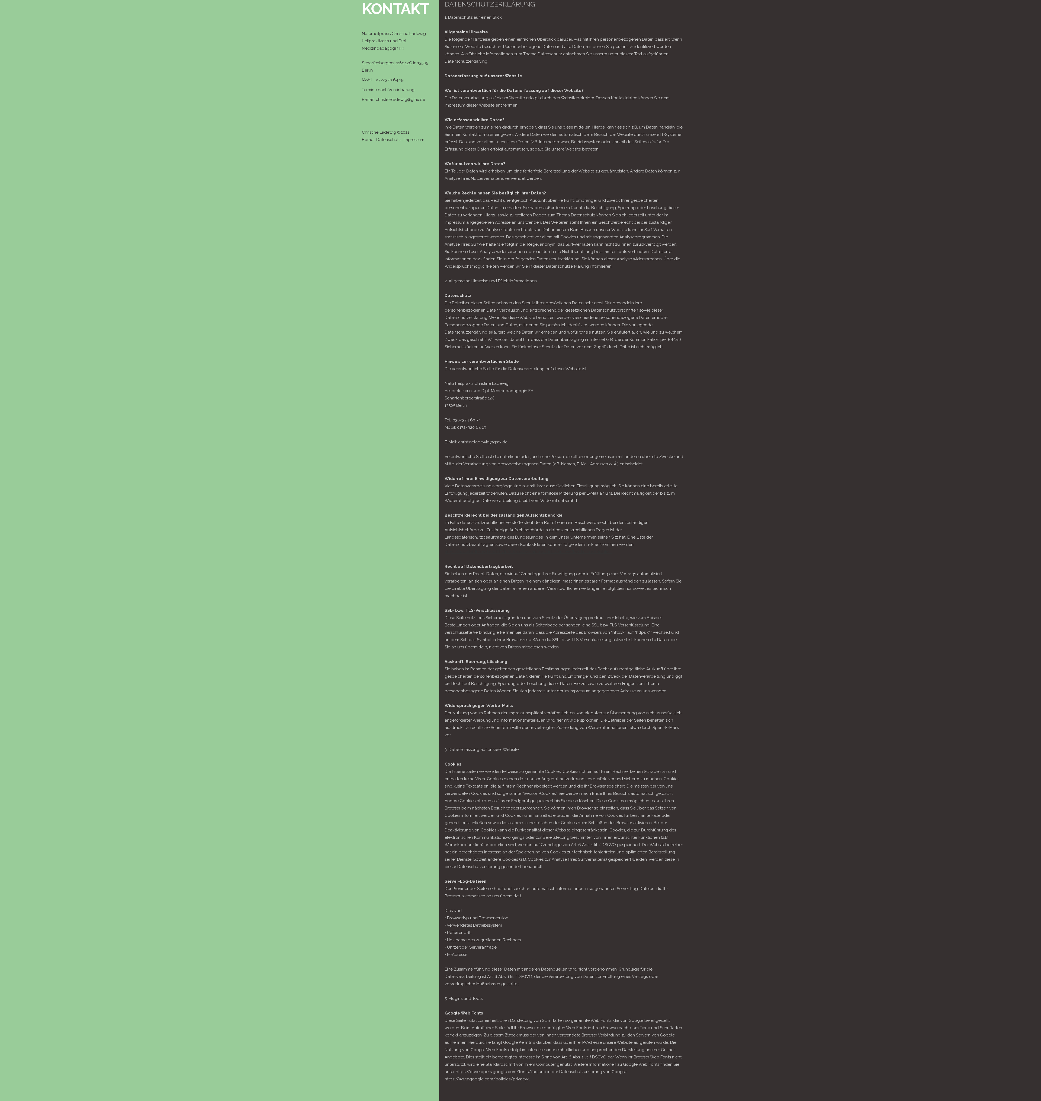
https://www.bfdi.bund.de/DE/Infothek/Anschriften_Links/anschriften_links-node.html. (528, 551)
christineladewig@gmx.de (400, 99)
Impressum (414, 139)
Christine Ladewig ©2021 (385, 132)
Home (367, 139)
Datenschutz (388, 139)
